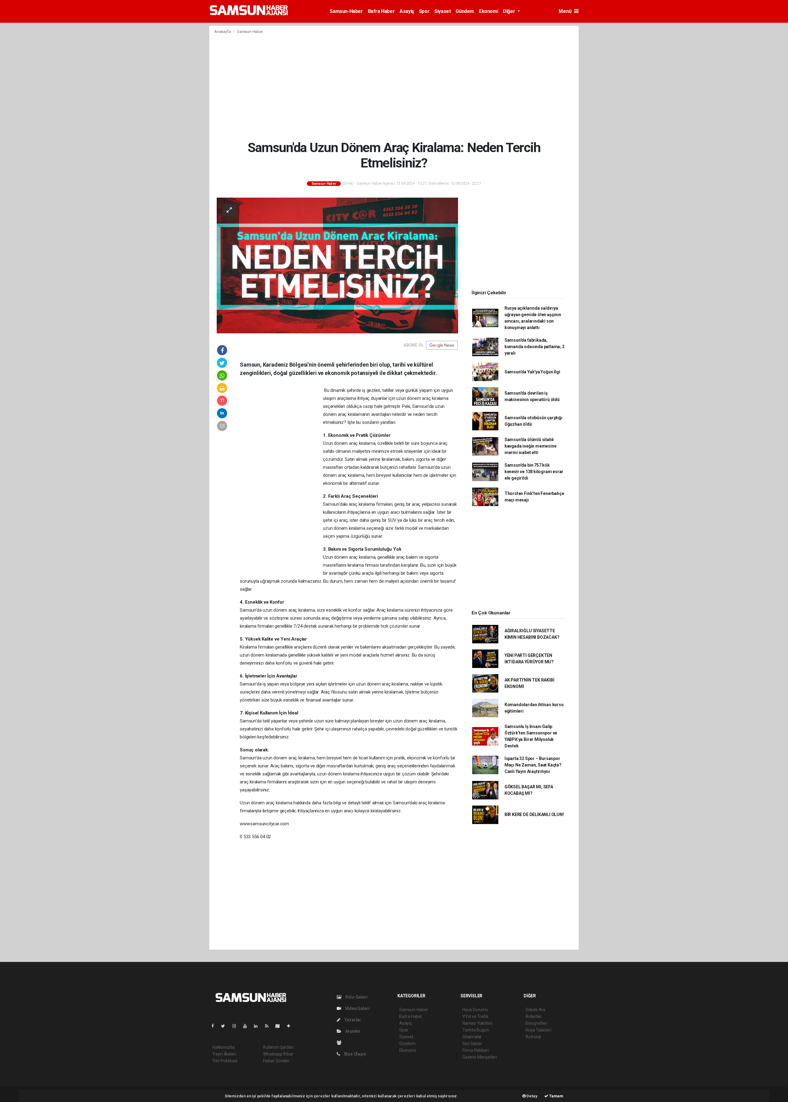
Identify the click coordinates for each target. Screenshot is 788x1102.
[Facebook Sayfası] (215, 1026)
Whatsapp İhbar (278, 1054)
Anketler (533, 1016)
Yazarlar (352, 1019)
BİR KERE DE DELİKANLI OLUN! (534, 814)
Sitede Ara (535, 1009)
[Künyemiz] (340, 1042)
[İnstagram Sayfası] (236, 1026)
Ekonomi (488, 11)
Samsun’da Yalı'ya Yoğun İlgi (532, 371)
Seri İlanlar (472, 1043)
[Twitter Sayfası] (225, 1026)
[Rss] (269, 1026)
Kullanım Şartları (278, 1047)
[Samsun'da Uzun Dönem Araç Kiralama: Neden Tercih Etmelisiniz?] (337, 265)
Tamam (555, 1096)
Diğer (509, 11)
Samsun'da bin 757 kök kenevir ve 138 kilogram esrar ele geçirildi (534, 472)
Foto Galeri (356, 997)
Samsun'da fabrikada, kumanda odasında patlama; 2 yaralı (535, 347)
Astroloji (533, 1036)
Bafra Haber (381, 11)
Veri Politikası (224, 1060)
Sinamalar (472, 1036)
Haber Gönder (276, 1060)
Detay (531, 1096)
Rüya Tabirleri (538, 1030)
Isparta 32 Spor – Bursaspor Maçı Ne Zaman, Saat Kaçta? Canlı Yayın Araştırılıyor (533, 765)
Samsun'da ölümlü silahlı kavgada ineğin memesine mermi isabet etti (531, 446)
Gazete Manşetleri (479, 1057)
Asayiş (407, 11)
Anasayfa (222, 31)
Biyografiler (536, 1023)
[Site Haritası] (280, 1026)
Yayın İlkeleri (224, 1054)
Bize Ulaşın (354, 1054)
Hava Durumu (475, 1009)
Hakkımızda (223, 1047)
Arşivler (352, 1031)
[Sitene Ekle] (291, 1026)
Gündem (465, 11)
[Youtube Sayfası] (247, 1026)
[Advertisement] (394, 89)
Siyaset (442, 11)
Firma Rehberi (475, 1050)
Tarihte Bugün (475, 1030)
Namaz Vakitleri (477, 1023)
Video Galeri (356, 1008)
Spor (424, 11)
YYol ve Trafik (475, 1016)
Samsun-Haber (346, 11)
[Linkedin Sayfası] (258, 1026)
